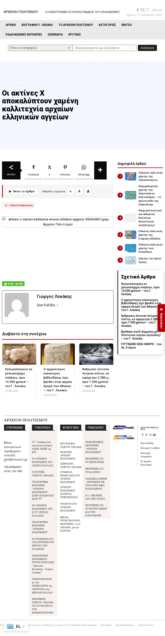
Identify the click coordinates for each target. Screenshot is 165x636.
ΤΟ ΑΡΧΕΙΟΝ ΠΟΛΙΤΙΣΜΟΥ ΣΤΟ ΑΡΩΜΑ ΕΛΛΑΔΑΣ (42, 462)
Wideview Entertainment (84, 624)
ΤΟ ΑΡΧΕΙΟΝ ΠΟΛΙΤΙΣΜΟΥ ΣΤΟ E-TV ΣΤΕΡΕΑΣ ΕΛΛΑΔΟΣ (42, 510)
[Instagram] (146, 435)
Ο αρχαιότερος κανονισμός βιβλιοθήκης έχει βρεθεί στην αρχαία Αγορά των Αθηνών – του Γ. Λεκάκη (141, 305)
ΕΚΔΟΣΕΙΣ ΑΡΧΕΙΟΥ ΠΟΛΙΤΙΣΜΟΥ (67, 455)
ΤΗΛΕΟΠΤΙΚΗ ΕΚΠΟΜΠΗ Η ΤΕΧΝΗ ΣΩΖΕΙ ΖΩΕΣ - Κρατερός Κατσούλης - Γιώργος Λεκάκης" (43, 564)
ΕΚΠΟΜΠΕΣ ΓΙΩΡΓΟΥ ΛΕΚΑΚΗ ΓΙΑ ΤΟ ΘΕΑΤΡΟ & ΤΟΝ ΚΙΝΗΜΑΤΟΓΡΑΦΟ (42, 605)
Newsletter (161, 318)
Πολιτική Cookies (150, 447)
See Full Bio (46, 305)
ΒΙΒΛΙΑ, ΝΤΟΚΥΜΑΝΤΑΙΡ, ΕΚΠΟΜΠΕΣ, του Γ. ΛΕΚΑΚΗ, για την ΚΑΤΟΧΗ (70, 523)
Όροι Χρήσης (147, 442)
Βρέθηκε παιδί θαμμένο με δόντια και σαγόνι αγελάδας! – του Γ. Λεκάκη (141, 335)
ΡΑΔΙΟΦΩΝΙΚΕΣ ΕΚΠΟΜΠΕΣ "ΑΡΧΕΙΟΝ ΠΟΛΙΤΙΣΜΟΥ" (94, 447)
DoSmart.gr (48, 624)
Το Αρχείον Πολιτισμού (146, 462)
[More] (100, 170)
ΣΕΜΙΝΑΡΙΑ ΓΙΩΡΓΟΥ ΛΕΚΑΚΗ (70, 465)
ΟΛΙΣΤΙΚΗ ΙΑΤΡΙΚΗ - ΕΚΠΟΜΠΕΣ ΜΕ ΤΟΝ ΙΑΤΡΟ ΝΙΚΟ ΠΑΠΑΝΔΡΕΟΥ (96, 483)
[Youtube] (154, 435)
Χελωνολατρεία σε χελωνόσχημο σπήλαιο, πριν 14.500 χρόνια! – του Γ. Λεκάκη (140, 289)
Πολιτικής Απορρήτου (146, 454)
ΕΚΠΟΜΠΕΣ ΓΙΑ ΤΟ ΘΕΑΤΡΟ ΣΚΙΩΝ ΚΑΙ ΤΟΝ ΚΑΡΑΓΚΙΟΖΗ (96, 510)
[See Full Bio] (57, 305)
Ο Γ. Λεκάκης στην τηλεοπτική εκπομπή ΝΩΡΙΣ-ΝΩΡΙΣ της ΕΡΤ (42, 447)
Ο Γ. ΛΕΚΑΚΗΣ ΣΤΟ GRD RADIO (95, 496)
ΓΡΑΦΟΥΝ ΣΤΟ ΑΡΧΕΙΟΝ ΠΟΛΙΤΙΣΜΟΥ (68, 507)
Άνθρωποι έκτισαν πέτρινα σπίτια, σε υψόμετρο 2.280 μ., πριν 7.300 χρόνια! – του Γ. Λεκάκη (141, 320)
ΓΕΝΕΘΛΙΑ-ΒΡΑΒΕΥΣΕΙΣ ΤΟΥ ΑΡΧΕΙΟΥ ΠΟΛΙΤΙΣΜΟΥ (70, 477)
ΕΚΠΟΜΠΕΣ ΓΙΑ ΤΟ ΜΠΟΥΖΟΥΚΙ (94, 460)
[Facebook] (142, 435)
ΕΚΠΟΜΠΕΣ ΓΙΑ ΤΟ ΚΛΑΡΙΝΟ (94, 470)
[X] (150, 435)
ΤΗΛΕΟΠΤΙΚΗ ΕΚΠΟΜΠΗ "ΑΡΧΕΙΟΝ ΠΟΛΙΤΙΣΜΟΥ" (40, 527)
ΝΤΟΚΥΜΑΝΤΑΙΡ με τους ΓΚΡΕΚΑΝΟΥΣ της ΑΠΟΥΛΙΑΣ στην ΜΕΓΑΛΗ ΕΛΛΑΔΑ (42, 585)
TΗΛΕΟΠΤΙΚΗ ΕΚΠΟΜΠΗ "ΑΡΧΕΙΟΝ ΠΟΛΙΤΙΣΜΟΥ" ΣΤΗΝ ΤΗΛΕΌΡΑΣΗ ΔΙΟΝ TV (43, 490)
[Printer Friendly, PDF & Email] (13, 285)
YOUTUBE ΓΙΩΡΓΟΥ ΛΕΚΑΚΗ (42, 473)
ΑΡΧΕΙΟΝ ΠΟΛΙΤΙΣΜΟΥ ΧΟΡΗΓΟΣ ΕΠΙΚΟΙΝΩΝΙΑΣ (69, 492)
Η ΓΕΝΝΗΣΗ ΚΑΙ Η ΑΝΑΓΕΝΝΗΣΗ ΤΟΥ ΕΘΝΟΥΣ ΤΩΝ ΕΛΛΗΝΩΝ (43, 543)
